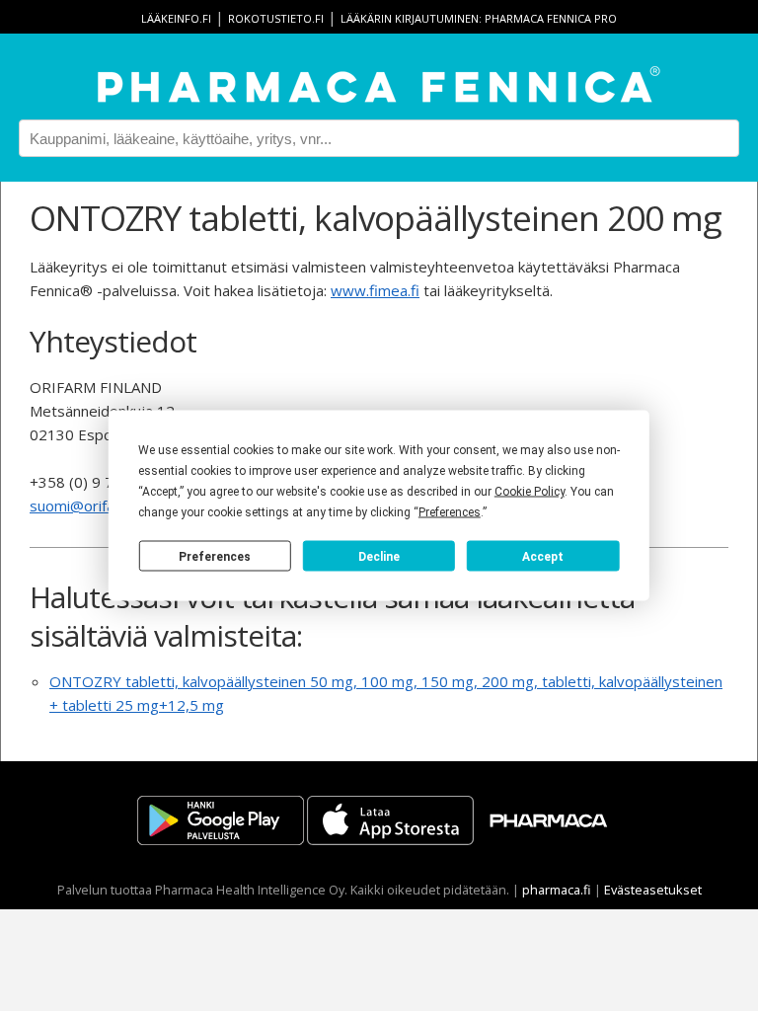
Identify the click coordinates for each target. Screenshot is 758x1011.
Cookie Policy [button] (529, 492)
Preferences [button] (449, 512)
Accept (543, 556)
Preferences (215, 556)
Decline (379, 556)
